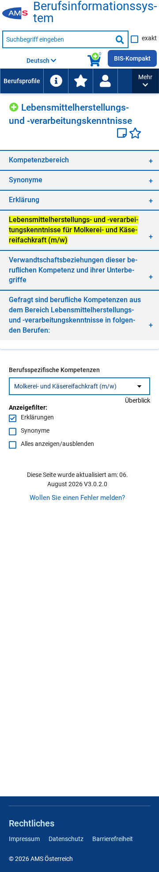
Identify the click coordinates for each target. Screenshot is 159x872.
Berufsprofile (22, 81)
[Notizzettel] (123, 134)
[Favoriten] (135, 134)
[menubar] (66, 81)
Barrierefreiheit (112, 838)
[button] (145, 81)
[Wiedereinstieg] (105, 81)
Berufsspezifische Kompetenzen (54, 369)
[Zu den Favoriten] (80, 81)
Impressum (24, 838)
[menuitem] (21, 81)
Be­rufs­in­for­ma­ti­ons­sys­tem (95, 12)
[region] (79, 160)
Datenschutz (66, 838)
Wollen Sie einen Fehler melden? (77, 498)
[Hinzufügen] (15, 106)
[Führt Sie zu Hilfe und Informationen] (55, 81)
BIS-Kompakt (132, 58)
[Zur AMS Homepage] (17, 13)
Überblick (137, 400)
